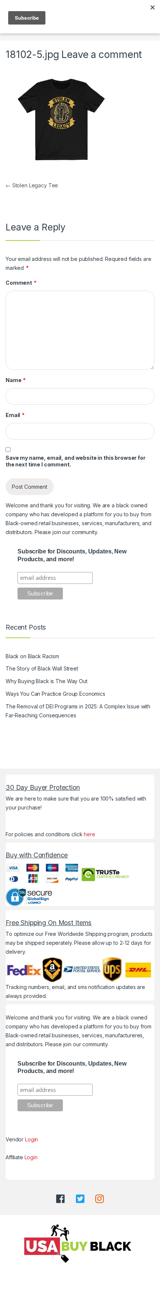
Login (31, 1139)
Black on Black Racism (32, 656)
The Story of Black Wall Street (42, 668)
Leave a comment (101, 54)
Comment (21, 282)
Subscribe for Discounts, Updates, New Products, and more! (72, 555)
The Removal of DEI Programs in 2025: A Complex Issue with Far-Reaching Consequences (78, 710)
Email (15, 415)
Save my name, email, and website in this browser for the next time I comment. (75, 461)
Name (16, 380)
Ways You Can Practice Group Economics (55, 694)
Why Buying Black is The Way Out (46, 681)
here (89, 834)
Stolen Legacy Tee (32, 185)
